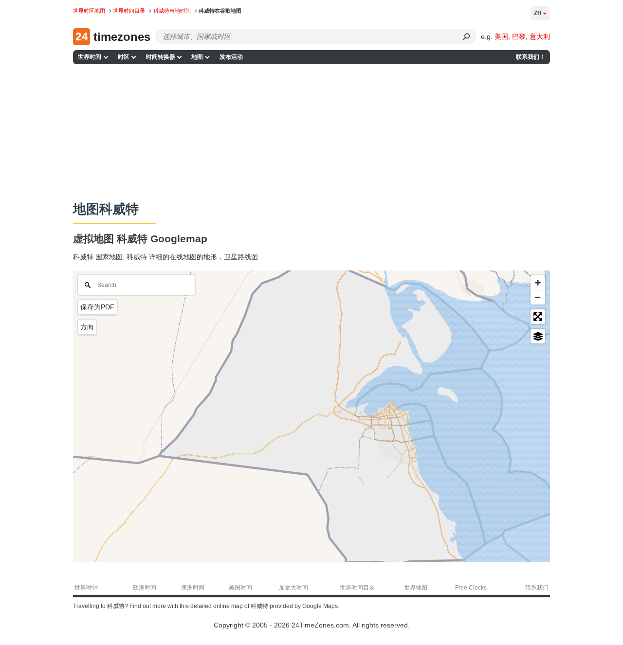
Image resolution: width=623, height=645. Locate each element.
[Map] (311, 416)
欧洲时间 (144, 587)
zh (538, 13)
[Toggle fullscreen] (538, 316)
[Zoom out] (538, 297)
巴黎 (519, 36)
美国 (501, 36)
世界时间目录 (357, 587)
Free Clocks (471, 587)
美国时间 (240, 587)
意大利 (540, 36)
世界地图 (415, 587)
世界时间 (89, 57)
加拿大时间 (293, 587)
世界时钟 (86, 587)
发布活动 (231, 57)
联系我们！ (530, 57)
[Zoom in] (538, 282)
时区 (123, 57)
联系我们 (537, 587)
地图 (197, 57)
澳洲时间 (192, 587)
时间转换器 (160, 57)
